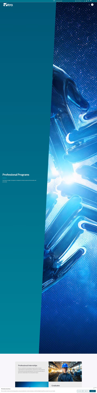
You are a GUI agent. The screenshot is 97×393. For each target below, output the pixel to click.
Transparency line (59, 1)
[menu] (92, 4)
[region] (48, 390)
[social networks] (75, 1)
